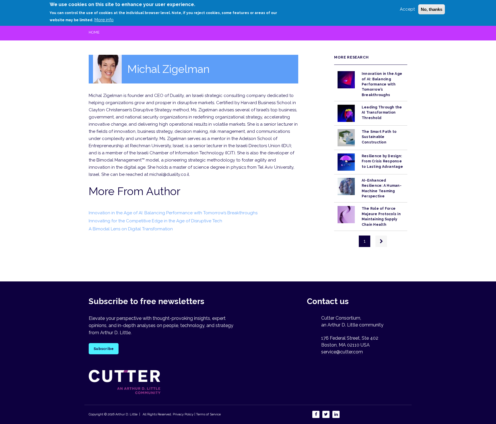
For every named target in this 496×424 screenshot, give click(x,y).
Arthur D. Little (126, 414)
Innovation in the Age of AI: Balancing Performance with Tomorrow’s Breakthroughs (173, 212)
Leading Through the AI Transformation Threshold (382, 112)
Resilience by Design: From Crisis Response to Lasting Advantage (382, 161)
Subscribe (104, 349)
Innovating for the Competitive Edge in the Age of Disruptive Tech (155, 220)
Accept (407, 9)
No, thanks (431, 9)
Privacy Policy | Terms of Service (197, 414)
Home (94, 32)
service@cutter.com (342, 352)
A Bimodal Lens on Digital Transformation (131, 229)
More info (104, 19)
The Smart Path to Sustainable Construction (379, 137)
